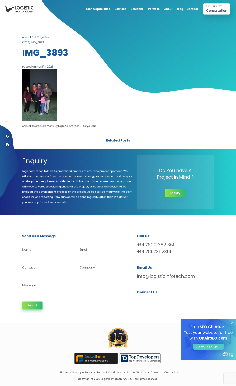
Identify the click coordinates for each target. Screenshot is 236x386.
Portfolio (154, 9)
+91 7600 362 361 (155, 245)
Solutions (137, 9)
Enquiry (175, 193)
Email (83, 249)
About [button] (168, 9)
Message (29, 285)
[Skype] (7, 145)
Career (155, 372)
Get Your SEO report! (208, 346)
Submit (32, 305)
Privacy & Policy (82, 372)
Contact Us (171, 372)
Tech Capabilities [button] (98, 9)
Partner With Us (136, 372)
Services (120, 9)
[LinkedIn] (158, 301)
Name (26, 249)
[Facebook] (7, 119)
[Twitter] (7, 128)
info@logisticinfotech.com (166, 276)
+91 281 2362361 (154, 251)
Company (87, 267)
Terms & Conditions (109, 372)
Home (64, 372)
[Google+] (8, 136)
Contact (192, 9)
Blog (180, 9)
